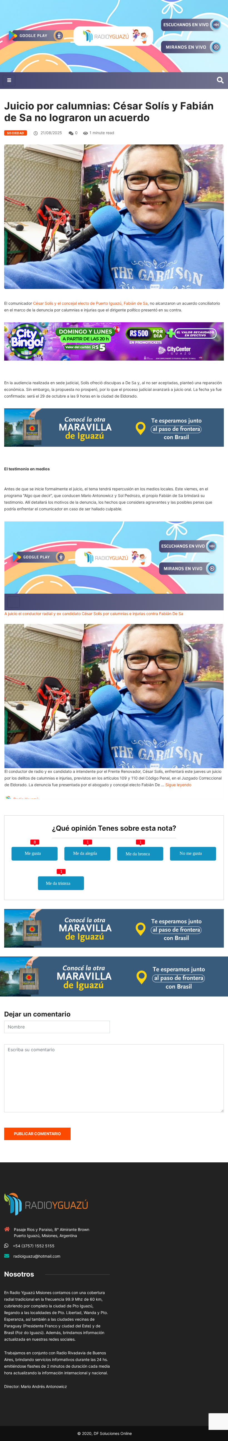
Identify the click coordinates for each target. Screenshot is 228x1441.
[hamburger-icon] (9, 80)
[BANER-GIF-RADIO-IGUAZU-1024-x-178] (114, 341)
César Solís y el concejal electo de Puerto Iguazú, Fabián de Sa (90, 303)
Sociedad (15, 133)
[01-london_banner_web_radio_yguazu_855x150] (114, 427)
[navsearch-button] (220, 80)
